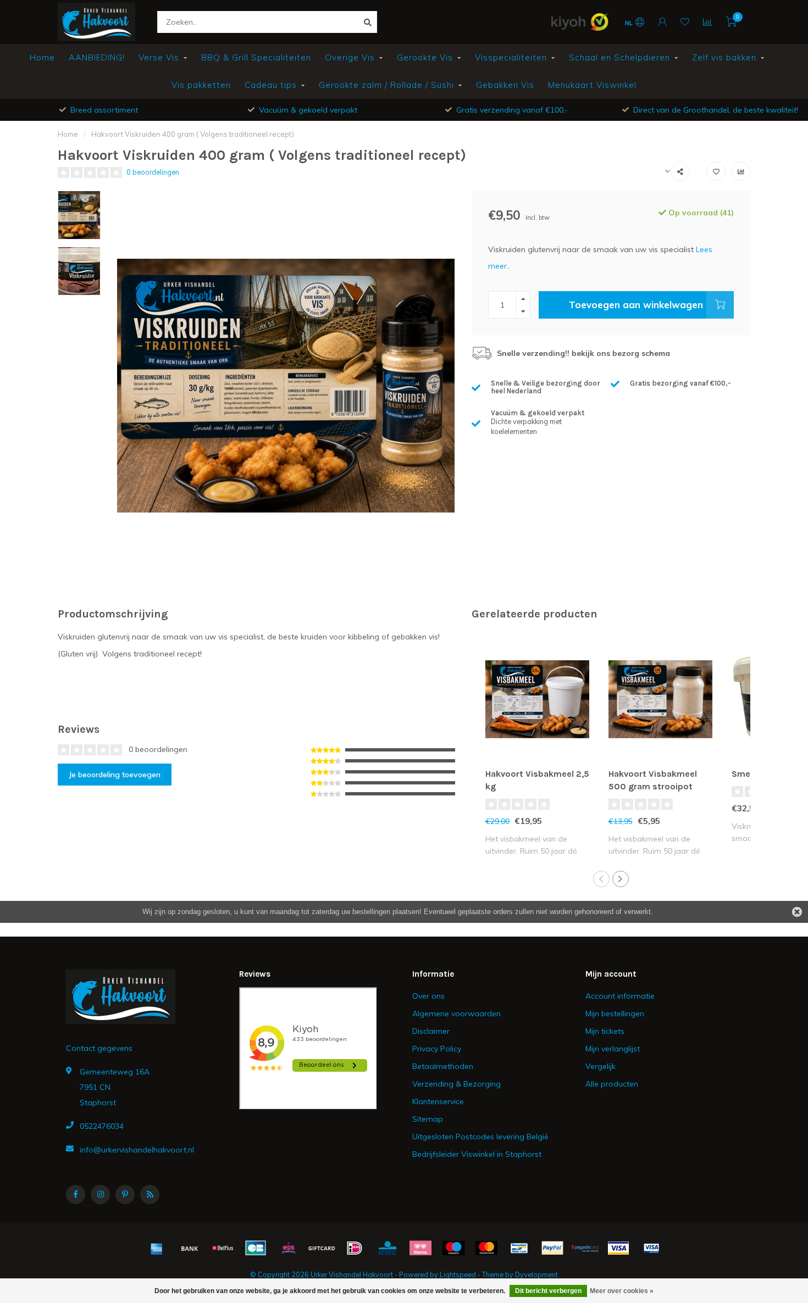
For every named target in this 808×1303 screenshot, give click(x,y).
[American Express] (156, 1248)
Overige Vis (350, 57)
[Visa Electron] (651, 1248)
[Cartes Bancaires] (255, 1248)
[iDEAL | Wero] (354, 1248)
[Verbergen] (797, 912)
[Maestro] (453, 1248)
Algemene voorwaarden (456, 1013)
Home (42, 57)
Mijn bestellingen (614, 1013)
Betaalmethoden (442, 1066)
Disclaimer (431, 1031)
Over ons (428, 996)
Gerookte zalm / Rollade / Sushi (386, 85)
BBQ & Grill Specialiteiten (256, 57)
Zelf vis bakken (724, 57)
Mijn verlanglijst (612, 1049)
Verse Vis (159, 57)
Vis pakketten (201, 85)
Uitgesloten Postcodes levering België (480, 1136)
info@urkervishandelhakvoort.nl (137, 1150)
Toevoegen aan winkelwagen (636, 304)
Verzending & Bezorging (456, 1084)
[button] (601, 879)
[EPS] (288, 1248)
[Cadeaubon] (321, 1248)
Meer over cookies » (622, 1291)
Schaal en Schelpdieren (619, 57)
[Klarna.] (420, 1248)
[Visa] (618, 1248)
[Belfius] (222, 1248)
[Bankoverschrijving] (189, 1248)
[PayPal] (552, 1248)
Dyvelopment (536, 1274)
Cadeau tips (271, 85)
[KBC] (387, 1248)
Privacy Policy (436, 1049)
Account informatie (620, 996)
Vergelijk (600, 1066)
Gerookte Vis (425, 57)
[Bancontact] (519, 1248)
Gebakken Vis (505, 85)
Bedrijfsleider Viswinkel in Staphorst (476, 1154)
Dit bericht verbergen (548, 1291)
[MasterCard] (486, 1248)
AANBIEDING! (97, 57)
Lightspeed (458, 1274)
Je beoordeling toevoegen (115, 774)
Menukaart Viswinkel (592, 85)
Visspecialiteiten (511, 57)
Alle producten (611, 1084)
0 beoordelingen (152, 172)
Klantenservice (438, 1101)
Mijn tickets (604, 1031)
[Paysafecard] (585, 1248)
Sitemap (427, 1119)
